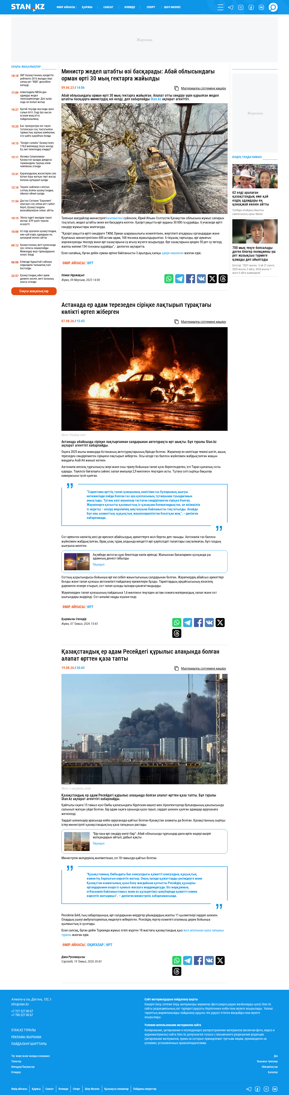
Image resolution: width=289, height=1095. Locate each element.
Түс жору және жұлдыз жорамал (30, 1056)
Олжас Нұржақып (72, 275)
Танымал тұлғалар (267, 1061)
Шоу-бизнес (172, 7)
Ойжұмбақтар (270, 1066)
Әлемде (129, 7)
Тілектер (16, 1061)
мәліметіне (115, 218)
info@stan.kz (20, 1004)
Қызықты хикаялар (116, 1088)
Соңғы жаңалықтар (33, 291)
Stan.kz (156, 99)
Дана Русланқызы (73, 957)
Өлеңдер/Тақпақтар (23, 1066)
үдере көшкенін (173, 253)
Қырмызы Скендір (73, 619)
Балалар (273, 1072)
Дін (276, 1056)
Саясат (108, 7)
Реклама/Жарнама (26, 1037)
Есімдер (16, 1072)
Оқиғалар (95, 945)
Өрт (90, 263)
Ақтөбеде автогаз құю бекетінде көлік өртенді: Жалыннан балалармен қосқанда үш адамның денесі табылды (152, 556)
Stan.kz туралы (23, 1030)
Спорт (151, 7)
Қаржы (87, 7)
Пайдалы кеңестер (144, 1088)
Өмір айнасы (66, 7)
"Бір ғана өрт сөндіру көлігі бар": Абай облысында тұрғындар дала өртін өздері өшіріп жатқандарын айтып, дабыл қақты (152, 835)
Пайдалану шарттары (29, 1044)
